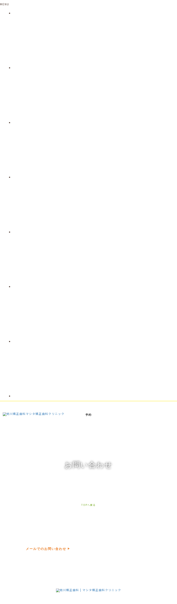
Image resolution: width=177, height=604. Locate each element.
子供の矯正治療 (24, 122)
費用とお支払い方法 (27, 286)
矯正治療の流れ (24, 232)
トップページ (22, 13)
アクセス (19, 341)
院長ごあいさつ (24, 68)
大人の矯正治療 (24, 177)
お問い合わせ (22, 396)
